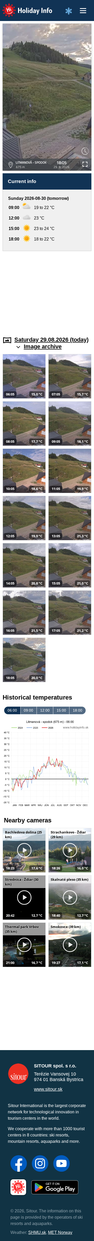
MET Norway (60, 1232)
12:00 (45, 710)
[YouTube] (61, 1164)
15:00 (61, 710)
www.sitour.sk (48, 1089)
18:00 (77, 710)
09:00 (28, 710)
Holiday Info (22, 7)
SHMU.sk (37, 1232)
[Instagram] (40, 1164)
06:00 (12, 710)
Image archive (43, 346)
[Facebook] (18, 1164)
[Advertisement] (47, 290)
